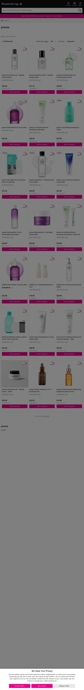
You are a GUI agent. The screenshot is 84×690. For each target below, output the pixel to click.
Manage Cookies (64, 686)
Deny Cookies (42, 686)
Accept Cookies (19, 686)
